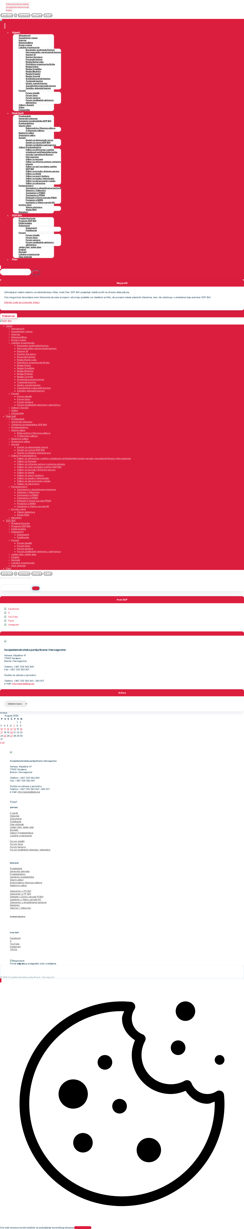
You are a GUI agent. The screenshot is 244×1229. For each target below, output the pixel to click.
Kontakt (14, 830)
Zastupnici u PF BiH (20, 893)
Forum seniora (18, 847)
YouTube (13, 616)
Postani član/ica (17, 916)
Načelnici (15, 905)
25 (5, 735)
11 (5, 729)
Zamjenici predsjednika (22, 877)
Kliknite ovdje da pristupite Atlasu (22, 302)
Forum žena (16, 844)
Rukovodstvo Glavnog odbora (26, 882)
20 (11, 732)
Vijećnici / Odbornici (20, 908)
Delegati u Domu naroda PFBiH (26, 896)
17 (1, 732)
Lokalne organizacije (21, 835)
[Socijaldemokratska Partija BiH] (6, 20)
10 (1, 729)
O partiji (14, 813)
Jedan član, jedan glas (22, 827)
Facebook (13, 608)
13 (11, 729)
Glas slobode (17, 824)
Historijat (14, 815)
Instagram (13, 624)
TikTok (13, 949)
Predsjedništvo (17, 874)
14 (14, 729)
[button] (7, 15)
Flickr (11, 620)
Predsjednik (16, 868)
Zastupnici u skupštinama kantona (28, 902)
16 (21, 729)
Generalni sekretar (20, 871)
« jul (2, 742)
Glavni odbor (17, 879)
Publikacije (15, 821)
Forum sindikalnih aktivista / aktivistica (30, 849)
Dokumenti (15, 818)
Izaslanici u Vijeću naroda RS (25, 899)
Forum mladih (17, 841)
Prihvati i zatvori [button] (82, 1227)
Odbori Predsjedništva (21, 832)
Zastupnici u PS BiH (20, 891)
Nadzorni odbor (18, 885)
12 (8, 729)
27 (11, 735)
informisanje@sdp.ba (23, 683)
